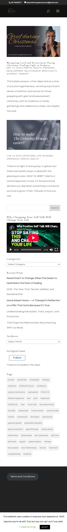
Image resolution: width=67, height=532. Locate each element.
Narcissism (34, 417)
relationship (32, 71)
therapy (47, 442)
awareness (22, 380)
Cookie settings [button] (27, 527)
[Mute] (51, 249)
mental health (37, 411)
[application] (33, 238)
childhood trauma (26, 386)
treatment (53, 448)
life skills (11, 411)
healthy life (13, 405)
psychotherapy (32, 429)
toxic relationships (28, 448)
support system (35, 442)
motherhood (22, 417)
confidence (41, 386)
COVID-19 (45, 392)
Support (12, 74)
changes (45, 380)
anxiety (11, 380)
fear (29, 398)
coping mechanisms (16, 392)
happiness (45, 398)
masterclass (23, 411)
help (23, 405)
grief (36, 398)
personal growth (15, 423)
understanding (14, 454)
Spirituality (49, 71)
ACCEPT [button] (45, 527)
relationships (26, 435)
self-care (55, 435)
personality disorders (33, 423)
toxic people (13, 448)
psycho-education (15, 429)
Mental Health (33, 68)
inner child (32, 405)
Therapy (24, 74)
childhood (12, 386)
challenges (34, 380)
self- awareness (41, 435)
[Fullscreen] (56, 249)
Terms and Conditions (22, 476)
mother (11, 417)
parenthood (47, 417)
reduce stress (47, 429)
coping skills (33, 392)
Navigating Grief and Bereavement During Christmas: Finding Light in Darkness (31, 64)
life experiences (47, 405)
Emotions (29, 156)
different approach (16, 398)
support (22, 442)
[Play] (10, 249)
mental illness (52, 411)
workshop (27, 454)
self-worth (12, 442)
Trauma (42, 448)
